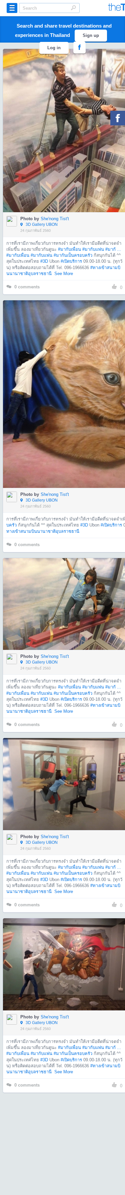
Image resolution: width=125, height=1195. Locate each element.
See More (63, 273)
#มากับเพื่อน (69, 249)
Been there (68, 120)
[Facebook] (117, 118)
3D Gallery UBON (41, 224)
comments (27, 286)
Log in (54, 47)
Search (73, 8)
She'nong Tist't (55, 218)
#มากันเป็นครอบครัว (73, 255)
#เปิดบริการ (71, 261)
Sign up (91, 35)
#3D (44, 261)
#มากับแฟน (93, 249)
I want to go (69, 140)
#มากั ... (113, 249)
